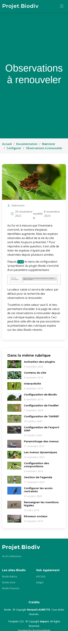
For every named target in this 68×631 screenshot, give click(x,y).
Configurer (14, 148)
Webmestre (18, 205)
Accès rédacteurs (11, 556)
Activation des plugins (39, 361)
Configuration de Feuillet (41, 405)
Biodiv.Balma (9, 576)
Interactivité (32, 383)
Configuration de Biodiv (40, 394)
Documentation (26, 144)
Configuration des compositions (36, 465)
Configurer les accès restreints (38, 490)
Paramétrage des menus (41, 441)
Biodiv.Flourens (10, 588)
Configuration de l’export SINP (41, 429)
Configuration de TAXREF (41, 416)
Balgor (40, 582)
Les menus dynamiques (40, 452)
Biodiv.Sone (8, 582)
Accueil (7, 144)
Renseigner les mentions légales (41, 504)
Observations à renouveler (44, 148)
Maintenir (48, 144)
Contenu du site (35, 372)
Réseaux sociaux (35, 516)
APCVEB (40, 576)
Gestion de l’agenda (38, 477)
